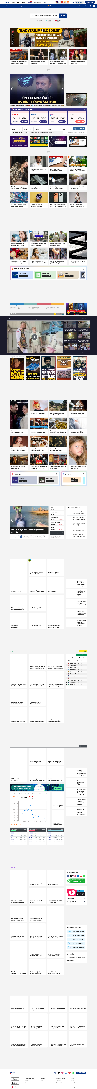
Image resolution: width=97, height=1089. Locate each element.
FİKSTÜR (81, 655)
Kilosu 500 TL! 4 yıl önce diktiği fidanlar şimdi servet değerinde (38, 1010)
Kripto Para (58, 1087)
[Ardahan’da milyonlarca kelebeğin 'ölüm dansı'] (58, 441)
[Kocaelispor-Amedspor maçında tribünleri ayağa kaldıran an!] (55, 703)
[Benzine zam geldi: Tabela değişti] (49, 105)
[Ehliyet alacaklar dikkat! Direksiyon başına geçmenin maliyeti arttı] (50, 105)
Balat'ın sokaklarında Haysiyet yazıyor (36, 1044)
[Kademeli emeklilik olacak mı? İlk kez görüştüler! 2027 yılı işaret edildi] (58, 797)
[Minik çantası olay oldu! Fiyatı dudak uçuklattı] (37, 929)
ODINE (30, 844)
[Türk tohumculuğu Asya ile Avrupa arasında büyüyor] (18, 600)
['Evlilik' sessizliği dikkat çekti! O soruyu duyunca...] (37, 964)
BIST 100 (15, 796)
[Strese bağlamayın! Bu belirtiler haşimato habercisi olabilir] (39, 253)
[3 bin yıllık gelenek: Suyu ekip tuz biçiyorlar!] (78, 245)
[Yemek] (62, 2)
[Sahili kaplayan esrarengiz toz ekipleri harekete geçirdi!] (58, 179)
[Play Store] (15, 1079)
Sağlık (42, 1080)
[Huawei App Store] (15, 1087)
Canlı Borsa (83, 746)
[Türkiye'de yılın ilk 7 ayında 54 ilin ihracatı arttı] (58, 459)
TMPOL (31, 835)
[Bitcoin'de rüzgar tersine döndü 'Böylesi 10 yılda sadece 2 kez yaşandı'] (71, 792)
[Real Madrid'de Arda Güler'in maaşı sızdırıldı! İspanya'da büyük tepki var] (37, 659)
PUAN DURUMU (71, 655)
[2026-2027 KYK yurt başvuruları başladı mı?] (58, 161)
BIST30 (27, 793)
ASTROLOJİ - (60, 139)
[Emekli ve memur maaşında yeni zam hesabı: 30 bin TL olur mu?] (55, 771)
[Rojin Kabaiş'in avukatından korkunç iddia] (48, 37)
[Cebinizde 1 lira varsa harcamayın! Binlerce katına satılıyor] (11, 105)
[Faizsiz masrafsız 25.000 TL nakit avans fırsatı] (25, 105)
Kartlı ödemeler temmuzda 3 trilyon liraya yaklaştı (78, 1027)
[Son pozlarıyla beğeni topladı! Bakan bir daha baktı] (18, 911)
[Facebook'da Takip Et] (68, 876)
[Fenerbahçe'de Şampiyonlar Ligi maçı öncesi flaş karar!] (61, 105)
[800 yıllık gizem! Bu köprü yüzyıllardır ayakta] (58, 405)
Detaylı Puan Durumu (81, 687)
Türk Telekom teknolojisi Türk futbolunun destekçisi (58, 1044)
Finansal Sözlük (59, 1082)
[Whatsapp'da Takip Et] (84, 876)
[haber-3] (48, 368)
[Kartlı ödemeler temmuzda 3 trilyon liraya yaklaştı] (78, 1018)
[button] (2, 2)
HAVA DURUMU (43, 6)
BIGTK (12, 837)
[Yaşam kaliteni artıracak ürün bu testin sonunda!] (39, 236)
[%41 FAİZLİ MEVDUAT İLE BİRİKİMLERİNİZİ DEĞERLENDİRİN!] (38, 105)
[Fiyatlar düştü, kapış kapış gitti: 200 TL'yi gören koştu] (58, 253)
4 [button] (24, 536)
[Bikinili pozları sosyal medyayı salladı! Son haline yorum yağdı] (18, 955)
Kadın (26, 1087)
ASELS (49, 835)
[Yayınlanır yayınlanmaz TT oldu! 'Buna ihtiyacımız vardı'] (37, 911)
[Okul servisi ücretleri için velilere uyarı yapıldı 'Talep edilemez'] (31, 105)
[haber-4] (64, 368)
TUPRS (49, 839)
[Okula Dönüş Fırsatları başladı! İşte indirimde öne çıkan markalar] (39, 423)
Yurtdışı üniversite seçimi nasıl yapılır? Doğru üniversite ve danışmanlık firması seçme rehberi (58, 1029)
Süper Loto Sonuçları (78, 939)
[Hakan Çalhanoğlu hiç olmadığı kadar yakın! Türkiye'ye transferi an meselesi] (37, 694)
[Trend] (56, 2)
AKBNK (49, 842)
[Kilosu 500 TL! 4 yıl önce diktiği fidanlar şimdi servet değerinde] (39, 1001)
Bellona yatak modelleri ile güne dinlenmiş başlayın (57, 1009)
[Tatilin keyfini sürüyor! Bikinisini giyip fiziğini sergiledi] (55, 946)
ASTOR (49, 844)
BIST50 (20, 793)
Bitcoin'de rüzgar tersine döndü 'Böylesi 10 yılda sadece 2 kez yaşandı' (81, 793)
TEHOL (30, 839)
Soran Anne (74, 1082)
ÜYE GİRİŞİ (80, 2)
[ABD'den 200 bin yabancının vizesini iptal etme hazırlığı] (37, 89)
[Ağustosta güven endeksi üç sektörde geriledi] (71, 603)
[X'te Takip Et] (59, 1073)
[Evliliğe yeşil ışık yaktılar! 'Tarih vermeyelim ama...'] (18, 929)
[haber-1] (17, 368)
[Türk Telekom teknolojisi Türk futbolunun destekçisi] (58, 1036)
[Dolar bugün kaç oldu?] (37, 618)
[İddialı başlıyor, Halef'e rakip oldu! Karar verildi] (58, 236)
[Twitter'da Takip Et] (71, 876)
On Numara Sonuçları (78, 947)
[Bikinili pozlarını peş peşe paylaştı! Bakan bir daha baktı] (19, 170)
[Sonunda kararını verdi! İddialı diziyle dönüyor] (37, 946)
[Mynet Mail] (94, 6)
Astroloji (42, 1082)
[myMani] (29, 2)
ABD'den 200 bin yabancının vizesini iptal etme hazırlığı (81, 802)
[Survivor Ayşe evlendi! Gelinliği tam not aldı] (55, 609)
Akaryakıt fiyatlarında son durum (77, 1044)
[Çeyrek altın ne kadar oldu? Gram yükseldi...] (39, 405)
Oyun (73, 1078)
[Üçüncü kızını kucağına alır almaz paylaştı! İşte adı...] (55, 964)
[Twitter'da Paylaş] (78, 961)
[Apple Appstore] (15, 1083)
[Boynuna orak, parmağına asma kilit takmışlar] (71, 613)
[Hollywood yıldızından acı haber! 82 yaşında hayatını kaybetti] (19, 441)
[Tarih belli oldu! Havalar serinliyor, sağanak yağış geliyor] (20, 105)
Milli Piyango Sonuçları (78, 931)
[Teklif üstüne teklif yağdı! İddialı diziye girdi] (37, 875)
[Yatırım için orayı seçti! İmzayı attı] (37, 893)
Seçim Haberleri (44, 1087)
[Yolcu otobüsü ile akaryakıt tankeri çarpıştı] (19, 459)
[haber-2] (33, 368)
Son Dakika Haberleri (29, 1078)
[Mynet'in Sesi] (19, 141)
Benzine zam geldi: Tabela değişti (80, 782)
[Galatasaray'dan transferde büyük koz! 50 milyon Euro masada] (41, 105)
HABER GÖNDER (84, 6)
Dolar (33, 793)
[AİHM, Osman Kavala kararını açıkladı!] (39, 161)
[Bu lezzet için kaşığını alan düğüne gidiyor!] (55, 582)
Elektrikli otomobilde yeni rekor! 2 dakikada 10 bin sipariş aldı (81, 772)
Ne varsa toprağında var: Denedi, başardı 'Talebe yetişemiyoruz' (37, 1028)
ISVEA (12, 835)
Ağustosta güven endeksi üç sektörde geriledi (81, 603)
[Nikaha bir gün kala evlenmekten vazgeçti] (63, 105)
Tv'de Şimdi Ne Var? (72, 902)
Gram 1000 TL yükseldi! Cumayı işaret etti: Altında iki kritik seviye (81, 812)
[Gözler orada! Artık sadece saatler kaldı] (18, 762)
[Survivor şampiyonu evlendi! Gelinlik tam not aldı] (55, 920)
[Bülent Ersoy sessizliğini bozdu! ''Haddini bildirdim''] (43, 105)
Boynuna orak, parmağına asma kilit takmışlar (81, 613)
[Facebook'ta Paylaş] (75, 961)
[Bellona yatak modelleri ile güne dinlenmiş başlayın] (58, 1001)
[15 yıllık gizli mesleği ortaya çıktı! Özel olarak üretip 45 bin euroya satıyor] (18, 105)
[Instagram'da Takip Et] (74, 876)
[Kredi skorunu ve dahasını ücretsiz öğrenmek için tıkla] (58, 105)
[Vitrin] (59, 2)
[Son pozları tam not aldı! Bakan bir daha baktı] (55, 875)
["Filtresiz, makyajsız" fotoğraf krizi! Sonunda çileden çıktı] (18, 884)
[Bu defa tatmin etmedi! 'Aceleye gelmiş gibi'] (18, 573)
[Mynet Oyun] (39, 141)
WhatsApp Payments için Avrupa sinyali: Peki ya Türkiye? (17, 1010)
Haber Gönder (81, 1072)
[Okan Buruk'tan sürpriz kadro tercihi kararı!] (18, 694)
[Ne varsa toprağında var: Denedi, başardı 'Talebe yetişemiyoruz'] (39, 1018)
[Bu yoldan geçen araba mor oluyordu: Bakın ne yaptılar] (71, 623)
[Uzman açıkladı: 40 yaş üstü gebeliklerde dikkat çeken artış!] (78, 423)
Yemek (26, 1085)
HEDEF (30, 842)
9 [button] (40, 536)
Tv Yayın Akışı (70, 898)
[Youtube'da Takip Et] (81, 876)
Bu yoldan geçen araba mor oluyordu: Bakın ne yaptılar (81, 623)
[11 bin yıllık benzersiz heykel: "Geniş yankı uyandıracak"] (27, 105)
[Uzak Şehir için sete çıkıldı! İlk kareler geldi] (55, 893)
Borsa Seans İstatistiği (60, 1078)
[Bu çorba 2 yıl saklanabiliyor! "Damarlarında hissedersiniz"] (18, 618)
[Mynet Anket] (67, 2)
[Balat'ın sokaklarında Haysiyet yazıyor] (39, 1036)
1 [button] (14, 536)
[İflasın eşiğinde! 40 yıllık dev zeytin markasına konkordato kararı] (58, 423)
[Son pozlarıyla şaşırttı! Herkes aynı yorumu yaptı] (78, 450)
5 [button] (27, 536)
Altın (47, 793)
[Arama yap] (73, 2)
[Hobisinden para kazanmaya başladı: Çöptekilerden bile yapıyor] (19, 1036)
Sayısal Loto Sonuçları (78, 935)
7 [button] (34, 536)
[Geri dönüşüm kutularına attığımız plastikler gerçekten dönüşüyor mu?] (37, 564)
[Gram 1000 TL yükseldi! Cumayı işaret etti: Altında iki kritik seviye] (71, 811)
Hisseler (58, 1085)
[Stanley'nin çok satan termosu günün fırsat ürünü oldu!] (39, 459)
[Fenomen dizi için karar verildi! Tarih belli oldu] (19, 414)
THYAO (49, 837)
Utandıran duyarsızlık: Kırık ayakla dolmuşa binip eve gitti (81, 583)
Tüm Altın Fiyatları (56, 533)
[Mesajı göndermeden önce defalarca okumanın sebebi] (19, 236)
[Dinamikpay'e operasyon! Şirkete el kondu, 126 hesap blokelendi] (60, 105)
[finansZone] (76, 309)
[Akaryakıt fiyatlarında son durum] (78, 1036)
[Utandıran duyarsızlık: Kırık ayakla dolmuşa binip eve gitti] (71, 583)
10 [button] (44, 536)
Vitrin (42, 1085)
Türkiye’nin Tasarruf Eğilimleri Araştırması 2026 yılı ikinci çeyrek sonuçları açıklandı (78, 1010)
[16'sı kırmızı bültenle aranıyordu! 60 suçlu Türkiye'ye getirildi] (55, 564)
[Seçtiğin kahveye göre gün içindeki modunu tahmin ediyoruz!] (78, 405)
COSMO (12, 839)
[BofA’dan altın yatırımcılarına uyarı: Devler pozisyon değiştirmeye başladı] (29, 105)
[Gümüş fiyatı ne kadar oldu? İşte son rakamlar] (39, 179)
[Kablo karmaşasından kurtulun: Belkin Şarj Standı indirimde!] (37, 582)
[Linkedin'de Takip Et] (78, 876)
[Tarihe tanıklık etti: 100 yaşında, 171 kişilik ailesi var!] (56, 105)
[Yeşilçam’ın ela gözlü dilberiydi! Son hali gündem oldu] (54, 105)
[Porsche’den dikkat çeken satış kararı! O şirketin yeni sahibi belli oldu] (23, 105)
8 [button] (37, 536)
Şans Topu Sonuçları (78, 943)
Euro (40, 793)
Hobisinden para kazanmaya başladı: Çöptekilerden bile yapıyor (18, 1045)
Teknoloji (43, 1078)
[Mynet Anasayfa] (7, 1)
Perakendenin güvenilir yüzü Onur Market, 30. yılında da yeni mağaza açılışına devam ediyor (18, 1029)
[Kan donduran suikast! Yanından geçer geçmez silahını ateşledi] (45, 105)
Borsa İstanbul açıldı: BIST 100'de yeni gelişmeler (81, 593)
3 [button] (21, 536)
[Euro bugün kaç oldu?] (37, 600)
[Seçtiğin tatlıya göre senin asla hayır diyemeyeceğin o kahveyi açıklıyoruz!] (39, 441)
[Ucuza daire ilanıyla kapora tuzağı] (52, 105)
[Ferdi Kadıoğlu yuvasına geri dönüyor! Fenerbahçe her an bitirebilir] (37, 712)
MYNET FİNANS (19, 132)
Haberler (27, 1080)
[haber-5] (80, 368)
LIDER (30, 837)
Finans (26, 1082)
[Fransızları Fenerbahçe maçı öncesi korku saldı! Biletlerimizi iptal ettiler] (13, 105)
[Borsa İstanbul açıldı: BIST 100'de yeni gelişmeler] (71, 593)
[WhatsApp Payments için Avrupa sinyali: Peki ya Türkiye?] (19, 1001)
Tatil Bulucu (74, 1085)
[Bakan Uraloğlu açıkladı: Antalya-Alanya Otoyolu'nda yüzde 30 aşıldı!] (14, 105)
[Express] (65, 2)
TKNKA (12, 842)
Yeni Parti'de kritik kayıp (18, 6)
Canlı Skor (83, 651)
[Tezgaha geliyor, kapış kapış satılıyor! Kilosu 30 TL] (40, 105)
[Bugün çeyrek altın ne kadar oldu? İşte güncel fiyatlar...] (19, 253)
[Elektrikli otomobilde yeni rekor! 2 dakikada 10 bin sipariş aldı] (34, 105)
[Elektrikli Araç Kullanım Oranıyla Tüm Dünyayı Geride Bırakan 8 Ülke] (78, 161)
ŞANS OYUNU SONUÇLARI (74, 927)
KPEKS (12, 844)
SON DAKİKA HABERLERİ (7, 6)
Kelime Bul (74, 1080)
